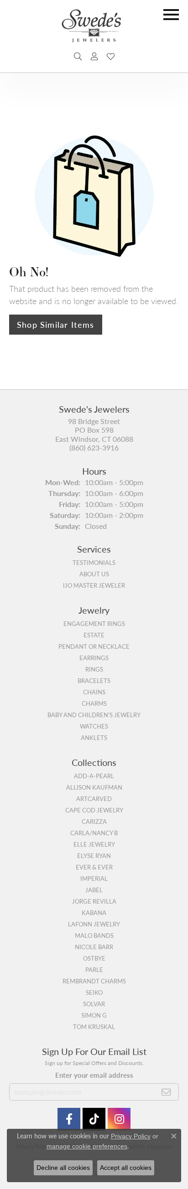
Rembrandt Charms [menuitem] (94, 981)
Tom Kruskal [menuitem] (94, 1027)
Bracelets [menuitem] (94, 681)
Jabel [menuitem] (94, 890)
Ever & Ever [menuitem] (94, 867)
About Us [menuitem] (94, 574)
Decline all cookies (63, 1167)
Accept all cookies (125, 1167)
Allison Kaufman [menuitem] (94, 787)
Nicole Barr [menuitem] (94, 947)
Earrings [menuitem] (94, 658)
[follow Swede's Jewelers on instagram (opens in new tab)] (119, 1119)
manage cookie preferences (87, 1146)
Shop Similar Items (55, 324)
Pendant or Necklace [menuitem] (94, 646)
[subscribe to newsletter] (166, 1092)
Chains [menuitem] (94, 692)
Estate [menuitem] (94, 635)
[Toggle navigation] (171, 14)
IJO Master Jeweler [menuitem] (94, 585)
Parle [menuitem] (94, 970)
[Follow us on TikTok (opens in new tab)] (94, 1119)
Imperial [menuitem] (94, 878)
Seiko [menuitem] (94, 992)
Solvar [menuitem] (94, 1004)
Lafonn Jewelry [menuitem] (94, 924)
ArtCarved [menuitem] (94, 799)
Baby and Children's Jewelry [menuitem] (94, 715)
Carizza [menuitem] (94, 821)
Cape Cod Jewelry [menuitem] (94, 810)
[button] (78, 56)
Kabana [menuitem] (94, 913)
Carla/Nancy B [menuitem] (94, 833)
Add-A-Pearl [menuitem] (94, 776)
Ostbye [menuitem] (94, 958)
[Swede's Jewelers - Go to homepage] (94, 29)
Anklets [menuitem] (94, 738)
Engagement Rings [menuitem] (94, 624)
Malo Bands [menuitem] (94, 935)
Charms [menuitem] (94, 703)
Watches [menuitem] (94, 726)
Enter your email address (94, 1075)
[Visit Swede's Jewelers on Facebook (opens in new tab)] (68, 1119)
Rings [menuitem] (94, 669)
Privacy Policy (131, 1136)
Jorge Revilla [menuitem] (94, 901)
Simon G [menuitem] (94, 1015)
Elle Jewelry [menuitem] (94, 844)
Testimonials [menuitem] (94, 562)
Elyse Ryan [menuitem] (94, 856)
